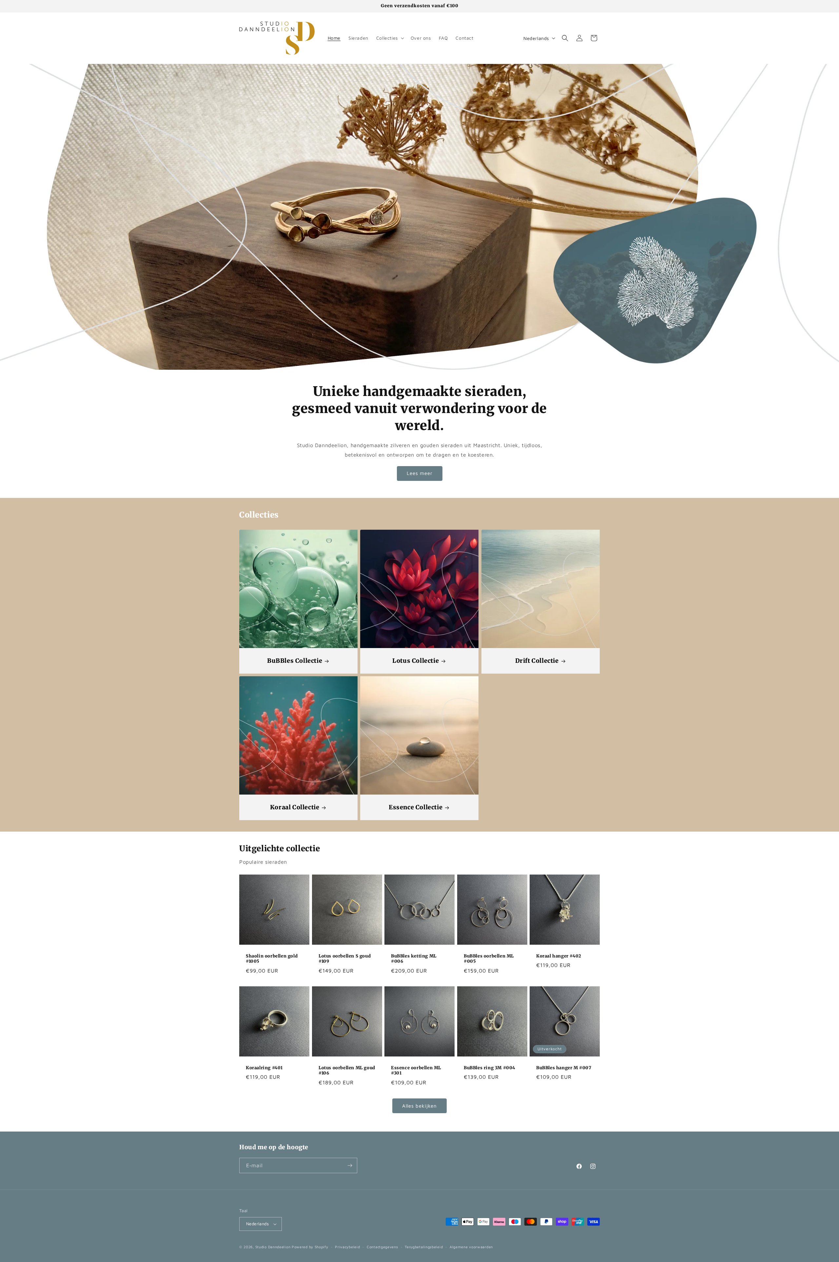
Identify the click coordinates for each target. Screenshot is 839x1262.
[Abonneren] (349, 1165)
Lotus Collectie (415, 660)
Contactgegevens (382, 1247)
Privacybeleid (347, 1247)
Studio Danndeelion (273, 1247)
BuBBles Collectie (294, 660)
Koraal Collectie (295, 807)
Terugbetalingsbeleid (424, 1247)
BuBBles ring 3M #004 (489, 1067)
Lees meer (420, 473)
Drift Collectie (536, 660)
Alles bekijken (419, 1106)
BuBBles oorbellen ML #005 (489, 959)
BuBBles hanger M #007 (564, 1067)
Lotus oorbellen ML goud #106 (347, 1070)
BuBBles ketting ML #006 (414, 959)
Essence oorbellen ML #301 (416, 1070)
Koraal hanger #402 (558, 956)
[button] (389, 38)
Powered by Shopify (310, 1247)
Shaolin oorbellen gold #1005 (272, 959)
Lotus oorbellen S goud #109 (345, 959)
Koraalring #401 (264, 1067)
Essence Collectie (415, 807)
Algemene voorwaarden (471, 1247)
